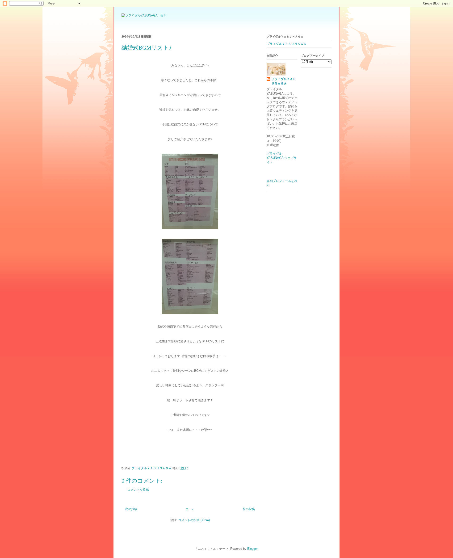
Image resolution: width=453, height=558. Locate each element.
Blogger (252, 548)
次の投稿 (131, 509)
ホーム (190, 509)
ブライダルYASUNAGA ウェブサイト (282, 158)
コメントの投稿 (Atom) (194, 520)
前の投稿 (249, 509)
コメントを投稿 (138, 489)
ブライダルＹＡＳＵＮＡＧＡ (286, 44)
